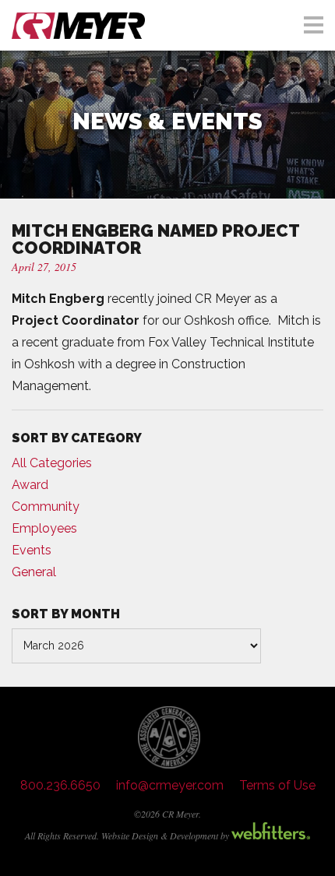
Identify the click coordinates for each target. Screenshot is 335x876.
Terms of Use (277, 785)
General (34, 572)
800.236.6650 (60, 785)
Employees (44, 528)
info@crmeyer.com (170, 785)
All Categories (52, 463)
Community (45, 506)
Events (31, 550)
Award (30, 484)
